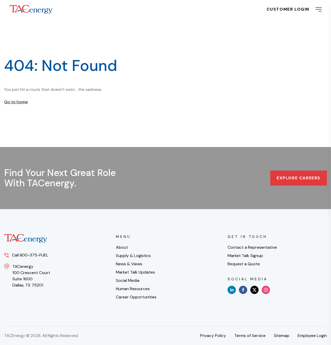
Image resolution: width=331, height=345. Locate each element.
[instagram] (266, 290)
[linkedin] (232, 290)
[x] (254, 290)
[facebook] (243, 290)
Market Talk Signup (245, 255)
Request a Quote (244, 264)
